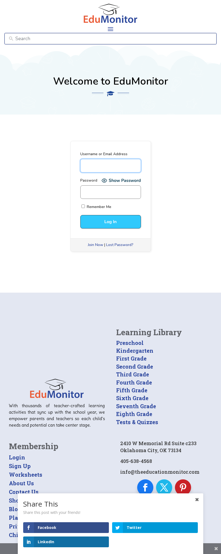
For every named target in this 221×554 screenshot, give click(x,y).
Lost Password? (119, 244)
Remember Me (98, 206)
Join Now (95, 244)
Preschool (130, 342)
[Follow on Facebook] (145, 487)
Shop (16, 500)
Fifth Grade (131, 390)
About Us (21, 483)
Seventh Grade (136, 406)
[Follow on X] (164, 487)
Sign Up (20, 465)
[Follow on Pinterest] (183, 487)
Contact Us (24, 491)
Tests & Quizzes (137, 421)
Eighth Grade (134, 413)
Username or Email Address (103, 154)
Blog (15, 509)
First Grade (131, 358)
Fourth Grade (134, 382)
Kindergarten (134, 350)
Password (88, 180)
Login (17, 457)
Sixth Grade (132, 397)
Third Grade (132, 374)
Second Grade (134, 366)
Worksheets (25, 474)
